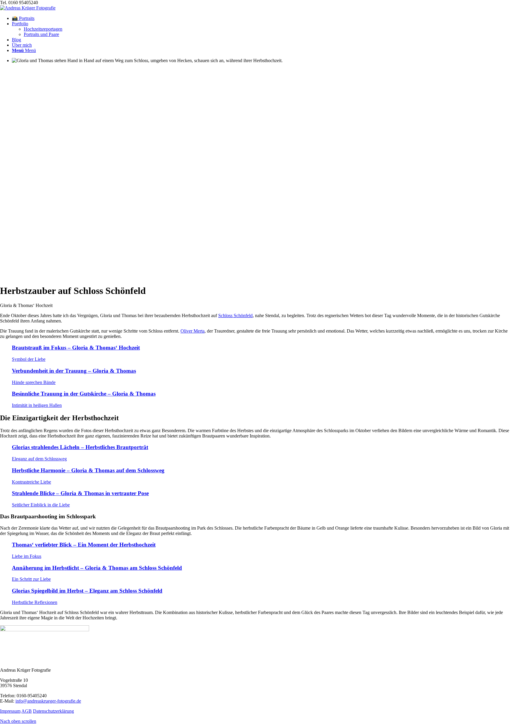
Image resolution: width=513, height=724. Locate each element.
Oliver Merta (192, 330)
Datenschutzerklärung (53, 711)
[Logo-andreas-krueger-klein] (28, 7)
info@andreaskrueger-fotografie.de (48, 700)
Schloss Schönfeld (235, 315)
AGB (26, 711)
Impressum (10, 711)
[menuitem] (262, 18)
